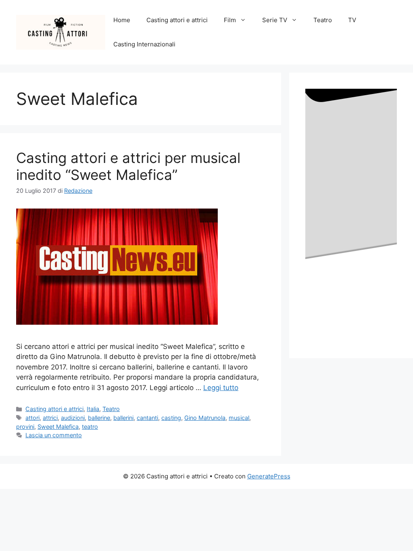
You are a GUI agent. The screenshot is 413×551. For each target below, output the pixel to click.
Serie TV (274, 20)
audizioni (73, 417)
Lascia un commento (53, 435)
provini (25, 426)
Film (230, 20)
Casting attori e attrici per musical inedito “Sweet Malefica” (128, 166)
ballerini (123, 417)
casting (171, 417)
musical (239, 417)
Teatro (322, 20)
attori (32, 417)
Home (121, 20)
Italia (93, 408)
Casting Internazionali (144, 44)
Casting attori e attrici (177, 20)
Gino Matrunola (204, 417)
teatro (90, 426)
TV (352, 20)
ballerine (99, 417)
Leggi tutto (220, 388)
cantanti (147, 417)
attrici (50, 417)
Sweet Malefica (58, 426)
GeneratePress (268, 476)
